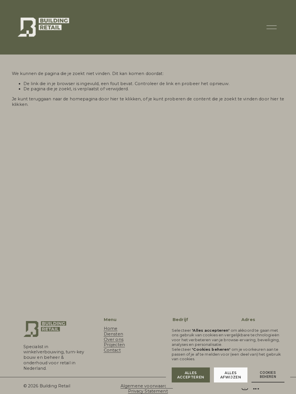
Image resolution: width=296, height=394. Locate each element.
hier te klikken (125, 99)
